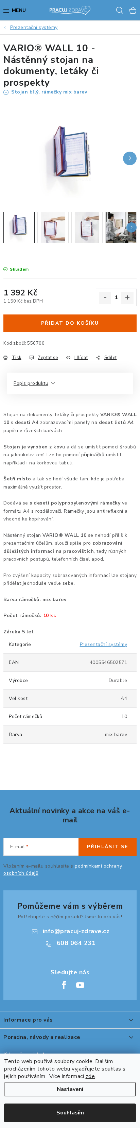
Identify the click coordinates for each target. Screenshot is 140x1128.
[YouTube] (80, 985)
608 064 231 (76, 943)
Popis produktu (31, 383)
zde (90, 1076)
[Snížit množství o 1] (105, 298)
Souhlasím (70, 1112)
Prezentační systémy (103, 644)
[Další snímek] (130, 158)
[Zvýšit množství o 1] (127, 298)
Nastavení (70, 1089)
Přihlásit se (107, 846)
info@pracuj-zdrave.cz (76, 931)
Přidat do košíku (70, 323)
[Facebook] (64, 985)
